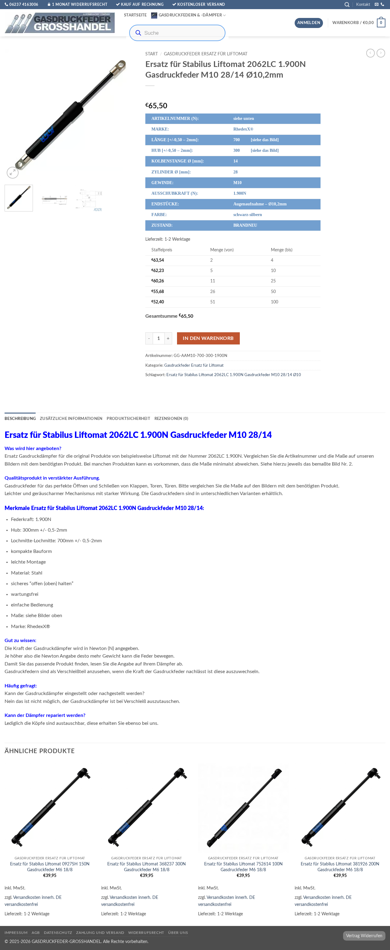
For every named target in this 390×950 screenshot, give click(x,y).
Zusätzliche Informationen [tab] (71, 419)
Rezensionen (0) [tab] (171, 419)
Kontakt (363, 4)
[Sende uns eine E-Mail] (376, 4)
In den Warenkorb (208, 338)
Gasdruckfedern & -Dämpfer (190, 15)
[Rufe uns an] (382, 4)
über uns (178, 932)
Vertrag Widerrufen (364, 936)
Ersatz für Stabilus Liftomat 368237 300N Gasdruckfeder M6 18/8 (146, 867)
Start (151, 54)
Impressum (16, 932)
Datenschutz (58, 932)
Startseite (135, 15)
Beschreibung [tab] (20, 419)
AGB (36, 932)
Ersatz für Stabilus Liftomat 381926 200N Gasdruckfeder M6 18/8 (340, 867)
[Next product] (370, 53)
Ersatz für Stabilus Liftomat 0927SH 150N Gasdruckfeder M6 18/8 (50, 867)
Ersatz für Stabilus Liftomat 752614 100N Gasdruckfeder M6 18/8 (243, 867)
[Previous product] (381, 53)
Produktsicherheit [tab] (128, 419)
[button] (347, 4)
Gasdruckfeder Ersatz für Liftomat (205, 54)
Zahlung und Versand (100, 932)
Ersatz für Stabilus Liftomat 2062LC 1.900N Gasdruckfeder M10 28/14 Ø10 (233, 375)
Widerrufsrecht (146, 932)
